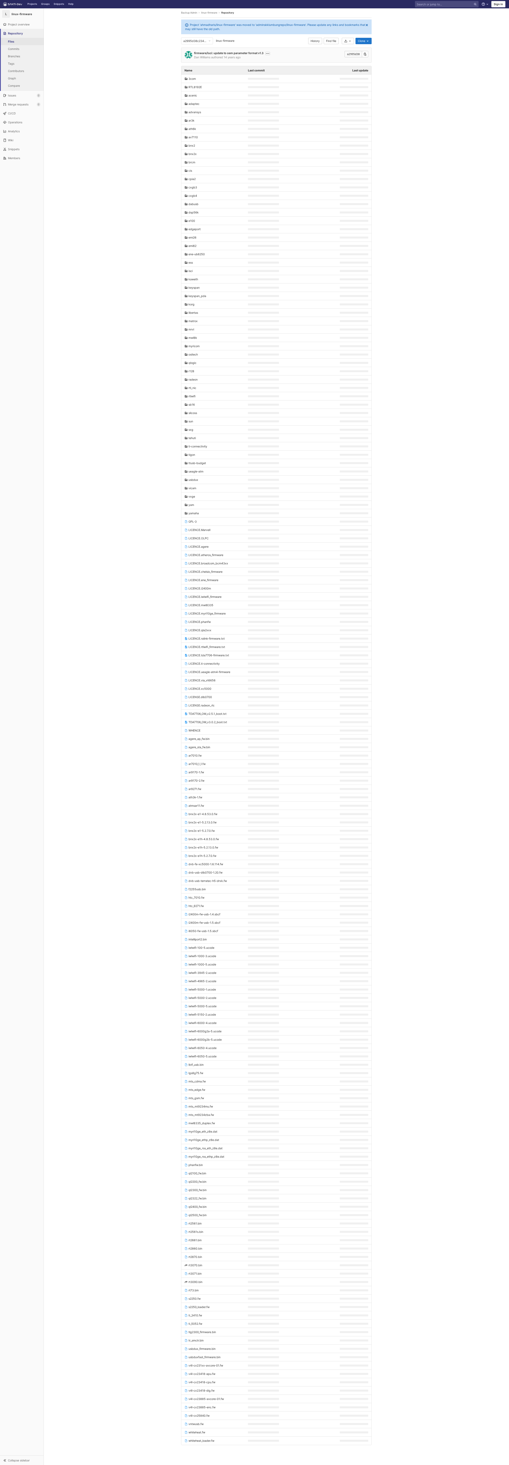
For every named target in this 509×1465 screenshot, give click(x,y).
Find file (331, 41)
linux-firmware (225, 40)
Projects (32, 3)
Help (71, 3)
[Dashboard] (13, 4)
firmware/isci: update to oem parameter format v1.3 (228, 53)
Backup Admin (189, 12)
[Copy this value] (365, 54)
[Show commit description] (267, 53)
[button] (22, 1460)
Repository (227, 12)
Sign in (498, 4)
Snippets (59, 3)
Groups (45, 3)
